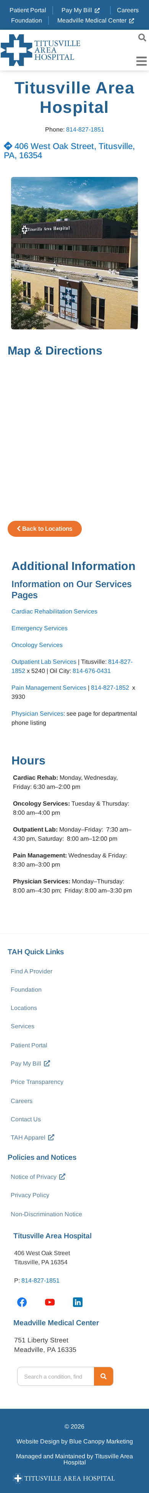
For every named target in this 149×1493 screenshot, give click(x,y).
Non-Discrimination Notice (46, 1214)
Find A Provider (31, 971)
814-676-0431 (92, 671)
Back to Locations (47, 528)
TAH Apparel (28, 1137)
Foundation (26, 989)
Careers (21, 1101)
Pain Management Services (48, 687)
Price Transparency (37, 1082)
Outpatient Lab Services (43, 661)
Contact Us (26, 1119)
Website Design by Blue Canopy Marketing (74, 1441)
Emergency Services (39, 628)
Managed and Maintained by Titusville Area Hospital (74, 1459)
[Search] (103, 1376)
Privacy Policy (30, 1195)
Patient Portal (29, 1045)
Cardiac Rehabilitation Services (54, 611)
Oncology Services (37, 645)
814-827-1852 (110, 687)
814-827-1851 (85, 129)
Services (22, 1026)
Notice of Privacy (34, 1177)
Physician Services (37, 713)
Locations (24, 1008)
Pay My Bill (26, 1063)
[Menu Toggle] (141, 61)
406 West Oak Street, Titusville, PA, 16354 (69, 150)
